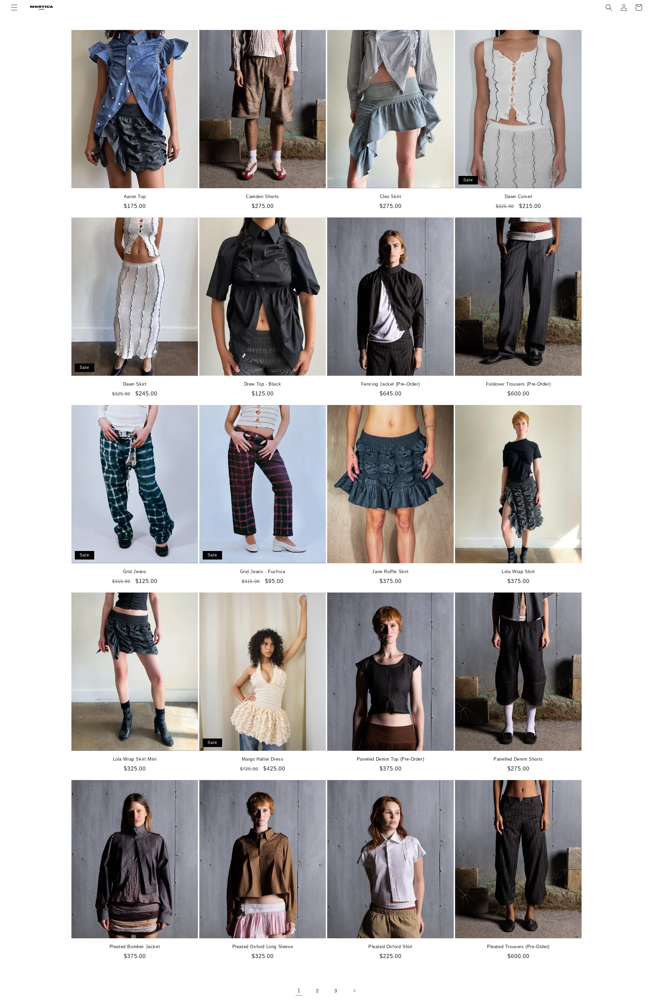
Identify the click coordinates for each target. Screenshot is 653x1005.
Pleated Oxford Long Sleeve (262, 946)
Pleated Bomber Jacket (135, 946)
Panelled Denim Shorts (518, 759)
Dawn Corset (518, 196)
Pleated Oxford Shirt (390, 946)
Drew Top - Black (262, 384)
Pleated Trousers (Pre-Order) (518, 946)
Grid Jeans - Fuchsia (262, 571)
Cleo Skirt (390, 196)
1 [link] (299, 990)
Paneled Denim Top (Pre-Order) (390, 759)
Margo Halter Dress (263, 759)
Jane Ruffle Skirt (390, 571)
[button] (14, 7)
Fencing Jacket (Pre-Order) (390, 384)
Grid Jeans (135, 571)
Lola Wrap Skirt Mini (135, 759)
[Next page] (354, 990)
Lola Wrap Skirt (518, 571)
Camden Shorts (262, 196)
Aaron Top (135, 196)
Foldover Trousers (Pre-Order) (518, 384)
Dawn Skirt (135, 384)
